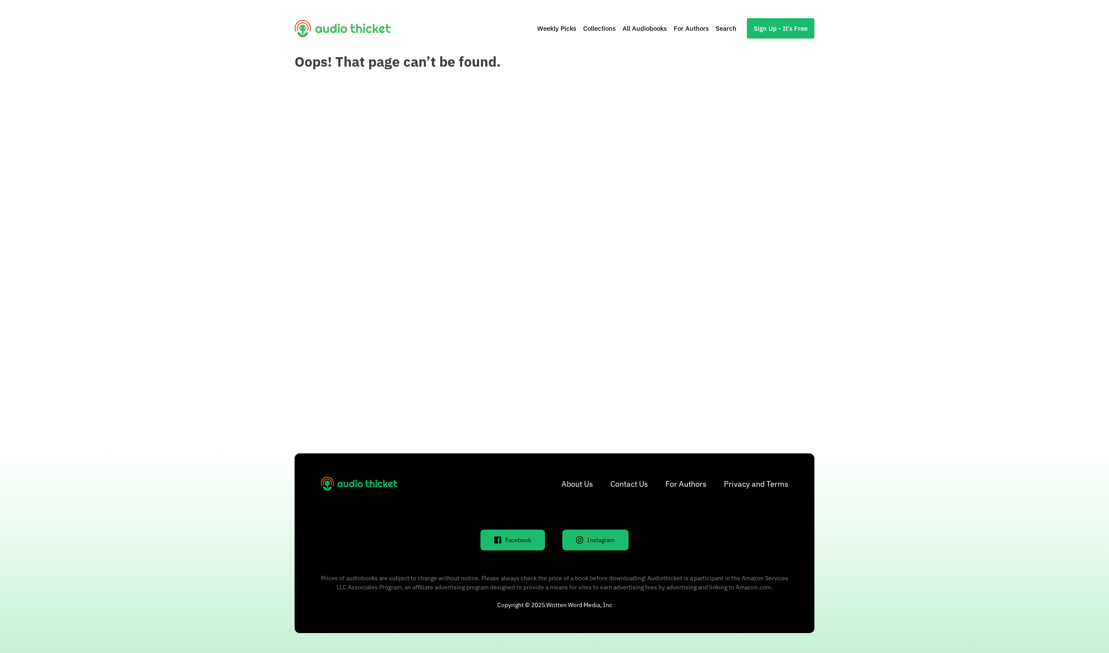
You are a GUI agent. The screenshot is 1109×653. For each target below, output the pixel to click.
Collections (599, 28)
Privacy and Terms (756, 484)
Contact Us (629, 484)
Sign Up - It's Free (780, 28)
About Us (577, 484)
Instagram (601, 540)
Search (726, 28)
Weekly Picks (556, 28)
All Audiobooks (645, 28)
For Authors (691, 28)
